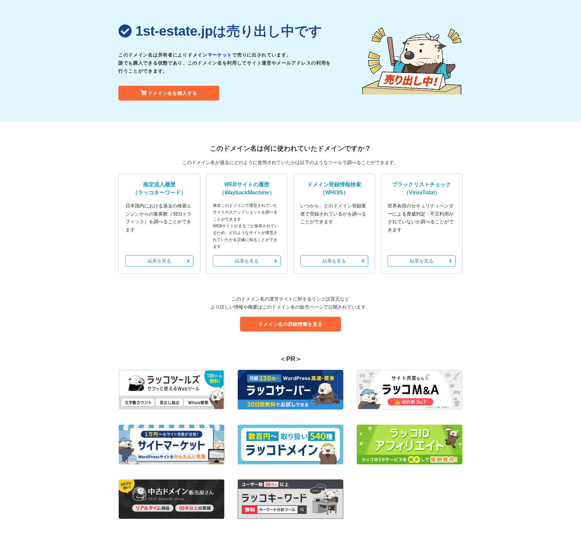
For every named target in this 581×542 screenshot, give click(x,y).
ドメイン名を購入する (172, 93)
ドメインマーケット (210, 54)
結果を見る (159, 261)
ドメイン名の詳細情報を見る (290, 324)
